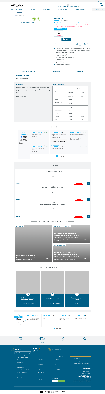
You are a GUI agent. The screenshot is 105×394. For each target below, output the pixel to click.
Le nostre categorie (2, 9)
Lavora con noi (19, 377)
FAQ (55, 364)
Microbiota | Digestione (80, 9)
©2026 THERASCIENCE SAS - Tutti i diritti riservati (65, 388)
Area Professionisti (98, 9)
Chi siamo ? (19, 359)
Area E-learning (77, 361)
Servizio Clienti (59, 357)
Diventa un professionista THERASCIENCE (81, 363)
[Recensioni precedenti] (55, 156)
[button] (101, 1)
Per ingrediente (40, 364)
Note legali (32, 388)
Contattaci (57, 361)
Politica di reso (57, 369)
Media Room (40, 379)
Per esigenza (33, 9)
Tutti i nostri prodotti (16, 9)
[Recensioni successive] (90, 320)
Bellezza (39, 367)
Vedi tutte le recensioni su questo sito (23, 143)
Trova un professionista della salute (23, 370)
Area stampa (41, 377)
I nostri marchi (40, 359)
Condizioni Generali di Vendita (60, 367)
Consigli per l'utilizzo (28, 71)
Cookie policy (38, 388)
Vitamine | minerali (62, 9)
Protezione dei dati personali (48, 388)
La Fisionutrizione (20, 362)
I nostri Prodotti (42, 357)
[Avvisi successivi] (64, 156)
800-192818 (55, 381)
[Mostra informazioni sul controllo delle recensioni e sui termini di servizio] (23, 321)
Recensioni (80, 71)
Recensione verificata (47, 132)
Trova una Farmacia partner (22, 372)
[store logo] (16, 5)
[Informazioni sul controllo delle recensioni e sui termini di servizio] (28, 139)
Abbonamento (19, 375)
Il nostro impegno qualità (21, 364)
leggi (85, 239)
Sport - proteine (41, 372)
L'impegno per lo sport (21, 367)
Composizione (56, 71)
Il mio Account (57, 359)
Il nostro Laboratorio (22, 357)
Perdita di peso (46, 9)
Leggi (47, 258)
